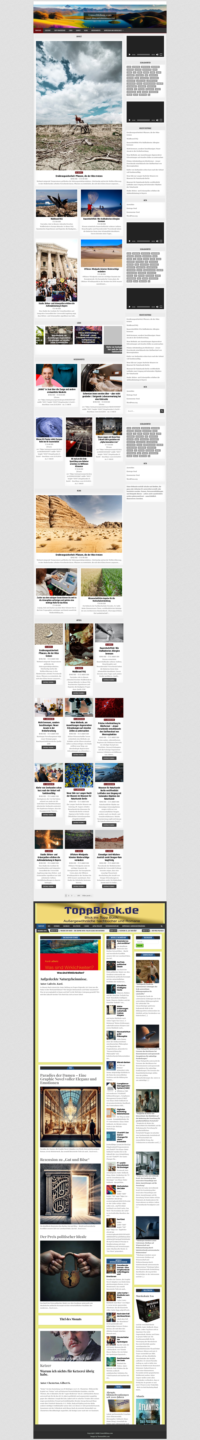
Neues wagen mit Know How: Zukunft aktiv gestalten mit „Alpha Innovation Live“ (109, 439)
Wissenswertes (95, 30)
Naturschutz (152, 86)
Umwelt (78, 30)
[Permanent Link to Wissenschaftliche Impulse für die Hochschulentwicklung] (101, 582)
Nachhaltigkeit (131, 86)
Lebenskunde (50, 719)
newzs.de (130, 89)
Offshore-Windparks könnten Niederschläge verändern (101, 270)
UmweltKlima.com (100, 15)
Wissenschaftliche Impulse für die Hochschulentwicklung (101, 599)
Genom (159, 72)
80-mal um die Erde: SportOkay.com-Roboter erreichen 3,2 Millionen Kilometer (79, 463)
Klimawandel (154, 78)
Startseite (38, 30)
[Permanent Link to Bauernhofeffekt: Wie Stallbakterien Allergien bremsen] (101, 203)
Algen (129, 67)
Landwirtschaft (152, 81)
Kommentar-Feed (133, 212)
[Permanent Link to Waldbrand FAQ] (56, 203)
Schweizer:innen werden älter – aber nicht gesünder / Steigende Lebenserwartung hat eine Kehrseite (101, 396)
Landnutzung (141, 81)
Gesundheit (130, 75)
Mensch (139, 83)
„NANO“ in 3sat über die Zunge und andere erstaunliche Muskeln (57, 390)
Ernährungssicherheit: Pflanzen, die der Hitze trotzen (79, 176)
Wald (139, 92)
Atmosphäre (155, 67)
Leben (70, 30)
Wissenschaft (153, 92)
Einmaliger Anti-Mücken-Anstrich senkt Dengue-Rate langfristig (109, 857)
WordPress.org (132, 216)
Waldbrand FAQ (57, 219)
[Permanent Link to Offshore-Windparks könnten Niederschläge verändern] (101, 253)
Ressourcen (149, 89)
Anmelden (130, 204)
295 (78, 895)
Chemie (129, 72)
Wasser (145, 92)
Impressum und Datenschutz (113, 30)
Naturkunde (142, 86)
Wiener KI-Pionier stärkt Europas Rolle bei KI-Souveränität (49, 440)
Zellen (136, 95)
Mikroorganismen (149, 83)
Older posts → (87, 895)
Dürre (140, 72)
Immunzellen (153, 75)
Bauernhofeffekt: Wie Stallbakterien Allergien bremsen (101, 220)
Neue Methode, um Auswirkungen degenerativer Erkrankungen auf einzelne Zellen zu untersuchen (79, 726)
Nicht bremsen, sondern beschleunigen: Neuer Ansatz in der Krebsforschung (48, 726)
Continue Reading (49, 682)
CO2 (134, 72)
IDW (146, 75)
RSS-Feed (74, 178)
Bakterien (130, 70)
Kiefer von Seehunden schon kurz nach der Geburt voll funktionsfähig (79, 345)
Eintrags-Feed (132, 208)
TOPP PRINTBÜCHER (59, 30)
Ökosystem (143, 95)
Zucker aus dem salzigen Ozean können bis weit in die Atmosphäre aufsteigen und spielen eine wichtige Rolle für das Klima (56, 600)
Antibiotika (136, 67)
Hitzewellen (139, 75)
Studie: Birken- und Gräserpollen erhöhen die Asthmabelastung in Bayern (57, 304)
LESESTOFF (48, 30)
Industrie (130, 78)
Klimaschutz (144, 78)
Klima (86, 30)
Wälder (129, 95)
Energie (146, 72)
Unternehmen (131, 92)
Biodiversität (147, 70)
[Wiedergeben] (129, 54)
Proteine (141, 89)
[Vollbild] (161, 54)
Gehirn (152, 72)
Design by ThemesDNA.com (100, 1436)
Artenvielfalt (146, 67)
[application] (145, 46)
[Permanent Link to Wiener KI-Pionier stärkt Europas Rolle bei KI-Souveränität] (49, 427)
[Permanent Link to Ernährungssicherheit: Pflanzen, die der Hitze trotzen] (79, 105)
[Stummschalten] (157, 54)
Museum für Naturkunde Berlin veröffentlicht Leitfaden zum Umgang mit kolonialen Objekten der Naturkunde (108, 348)
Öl (149, 95)
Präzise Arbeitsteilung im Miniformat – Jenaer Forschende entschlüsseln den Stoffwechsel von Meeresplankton (50, 337)
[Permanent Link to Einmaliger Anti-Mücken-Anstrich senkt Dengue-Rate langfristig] (109, 839)
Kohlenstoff (131, 81)
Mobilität (160, 83)
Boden (155, 70)
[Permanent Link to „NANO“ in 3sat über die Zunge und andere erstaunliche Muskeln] (56, 375)
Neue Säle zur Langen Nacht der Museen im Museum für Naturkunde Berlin (79, 796)
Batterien (138, 70)
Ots (136, 89)
